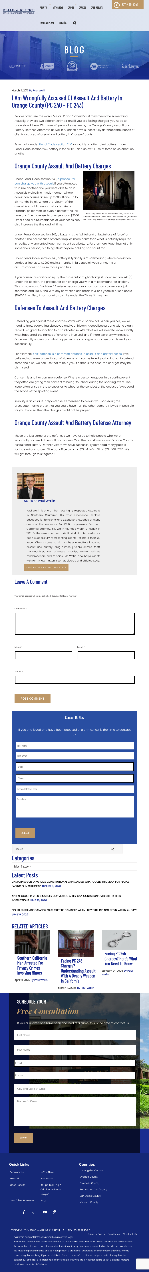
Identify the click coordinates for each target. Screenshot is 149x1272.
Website (19, 671)
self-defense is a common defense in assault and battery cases (77, 354)
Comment (21, 608)
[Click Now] (25, 1212)
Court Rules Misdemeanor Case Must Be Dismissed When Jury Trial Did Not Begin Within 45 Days (74, 910)
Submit (25, 833)
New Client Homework (23, 1200)
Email (80, 647)
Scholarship (17, 1172)
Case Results (17, 1185)
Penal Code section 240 (55, 144)
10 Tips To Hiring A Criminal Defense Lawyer (51, 1189)
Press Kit (15, 1178)
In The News (48, 1172)
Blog (43, 1200)
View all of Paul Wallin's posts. (46, 567)
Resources (47, 1178)
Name (18, 647)
